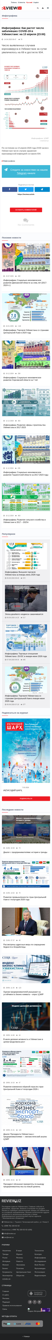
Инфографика (9, 161)
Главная (5, 1291)
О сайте (5, 1295)
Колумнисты (7, 1272)
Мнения (5, 1265)
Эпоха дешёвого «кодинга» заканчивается (24, 614)
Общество (20, 1275)
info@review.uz (10, 1233)
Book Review (40, 1265)
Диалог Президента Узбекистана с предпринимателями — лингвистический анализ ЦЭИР (25, 1136)
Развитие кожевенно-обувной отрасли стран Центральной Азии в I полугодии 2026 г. (23, 1088)
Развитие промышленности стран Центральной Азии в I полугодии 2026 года (24, 898)
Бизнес (5, 1268)
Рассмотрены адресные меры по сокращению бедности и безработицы (24, 946)
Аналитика (6, 1251)
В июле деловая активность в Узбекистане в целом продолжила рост (23, 1040)
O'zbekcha (21, 2)
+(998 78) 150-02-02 (12, 1226)
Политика (20, 1268)
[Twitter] (39, 1302)
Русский (29, 2)
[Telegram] (30, 1302)
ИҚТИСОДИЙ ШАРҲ (12, 790)
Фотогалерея (40, 1272)
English (36, 2)
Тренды (5, 1254)
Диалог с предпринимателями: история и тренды (25, 852)
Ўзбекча (14, 2)
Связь (4, 1309)
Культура (38, 1254)
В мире (19, 1251)
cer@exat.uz (9, 1237)
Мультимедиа (40, 1268)
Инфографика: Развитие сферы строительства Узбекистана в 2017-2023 (24, 426)
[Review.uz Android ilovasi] (37, 1294)
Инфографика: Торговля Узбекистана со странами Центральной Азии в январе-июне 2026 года (25, 698)
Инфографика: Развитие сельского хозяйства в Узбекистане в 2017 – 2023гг (24, 521)
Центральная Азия (23, 1272)
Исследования (40, 1261)
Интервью (6, 1261)
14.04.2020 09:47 (10, 39)
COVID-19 (6, 1279)
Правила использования (12, 1305)
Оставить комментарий (26, 210)
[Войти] (43, 8)
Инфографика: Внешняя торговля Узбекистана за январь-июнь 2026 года (22, 573)
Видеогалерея (40, 1275)
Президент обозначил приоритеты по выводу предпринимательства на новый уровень (23, 1185)
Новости (19, 1261)
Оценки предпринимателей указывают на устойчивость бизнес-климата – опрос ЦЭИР (23, 993)
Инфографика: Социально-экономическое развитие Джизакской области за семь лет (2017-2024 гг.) (25, 282)
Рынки (4, 1258)
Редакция (6, 1302)
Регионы (19, 1258)
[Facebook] (35, 1302)
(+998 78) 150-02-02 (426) (21, 1230)
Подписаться (26, 798)
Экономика (20, 1265)
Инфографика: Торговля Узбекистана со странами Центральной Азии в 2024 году (26, 331)
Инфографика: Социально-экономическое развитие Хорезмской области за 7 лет (22, 379)
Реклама (5, 1298)
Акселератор (7, 1275)
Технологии (39, 1251)
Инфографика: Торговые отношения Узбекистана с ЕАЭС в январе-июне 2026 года (26, 655)
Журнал (19, 1254)
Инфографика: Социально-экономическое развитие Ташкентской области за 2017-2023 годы (25, 473)
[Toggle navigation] (48, 8)
